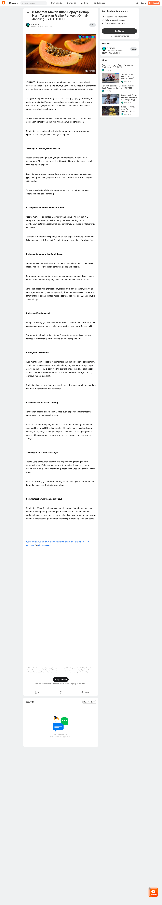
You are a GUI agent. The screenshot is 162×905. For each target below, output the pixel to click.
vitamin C (56, 217)
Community (56, 3)
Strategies (71, 3)
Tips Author (62, 679)
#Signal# (66, 542)
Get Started (154, 3)
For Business (99, 3)
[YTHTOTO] (104, 49)
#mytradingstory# (53, 542)
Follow (92, 25)
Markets (84, 3)
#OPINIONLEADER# (35, 542)
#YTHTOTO (31, 545)
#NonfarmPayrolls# (80, 542)
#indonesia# (43, 545)
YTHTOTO (35, 24)
